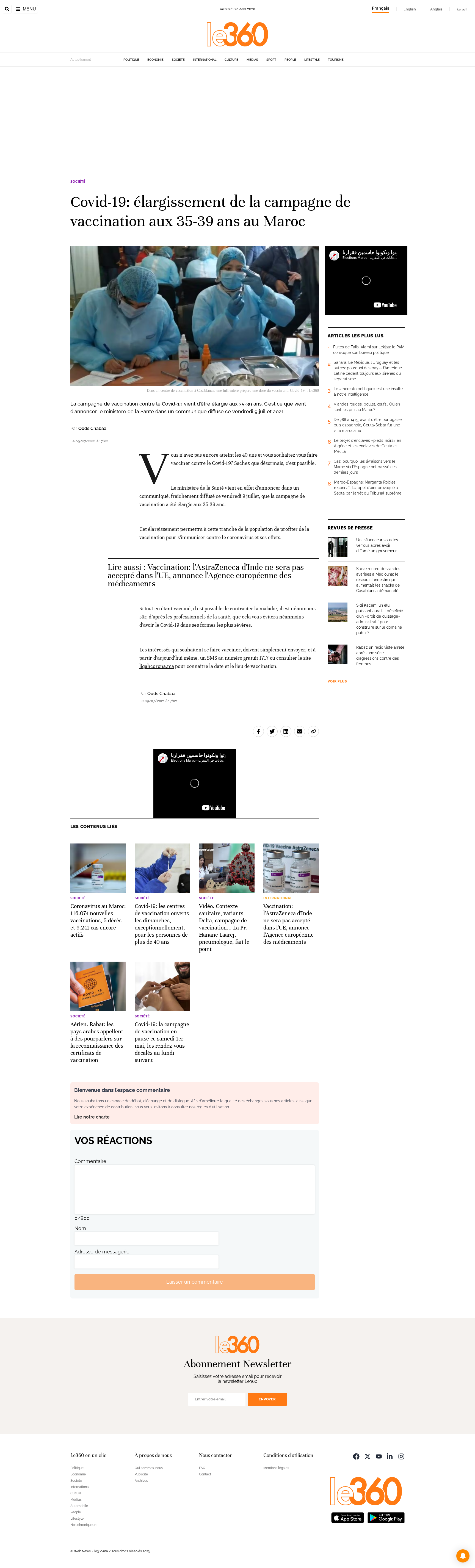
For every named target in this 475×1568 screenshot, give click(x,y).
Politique (131, 60)
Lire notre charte (92, 1117)
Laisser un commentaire (194, 1282)
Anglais (436, 9)
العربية (462, 9)
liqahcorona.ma (156, 666)
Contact (205, 1474)
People (290, 60)
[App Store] (347, 1517)
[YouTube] (378, 1456)
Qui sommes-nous (149, 1468)
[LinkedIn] (390, 1456)
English (410, 9)
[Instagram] (401, 1456)
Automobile (79, 1506)
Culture (231, 60)
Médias (252, 60)
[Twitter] (367, 1456)
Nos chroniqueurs (83, 1525)
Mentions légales (276, 1468)
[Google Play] (386, 1517)
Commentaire (90, 1161)
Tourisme (336, 60)
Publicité (141, 1474)
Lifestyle (312, 60)
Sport (271, 60)
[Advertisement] (237, 119)
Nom (80, 1228)
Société (178, 60)
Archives (141, 1481)
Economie (155, 60)
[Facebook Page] (356, 1456)
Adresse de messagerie (101, 1252)
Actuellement (80, 60)
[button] (463, 1556)
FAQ (202, 1468)
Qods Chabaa (92, 428)
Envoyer (267, 1399)
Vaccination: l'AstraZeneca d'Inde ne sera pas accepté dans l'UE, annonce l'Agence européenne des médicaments (206, 575)
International (204, 60)
